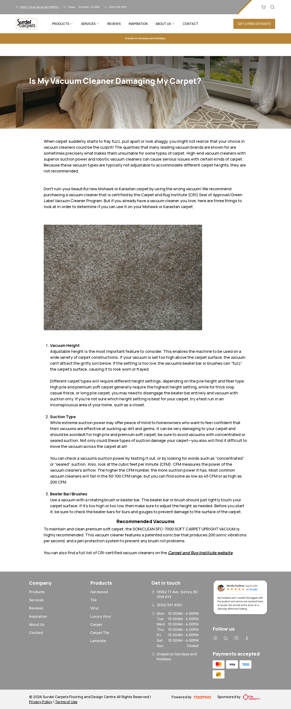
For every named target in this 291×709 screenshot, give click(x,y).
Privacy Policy (40, 701)
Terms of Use (66, 701)
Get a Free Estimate (254, 24)
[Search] (272, 7)
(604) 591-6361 (117, 7)
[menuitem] (62, 23)
